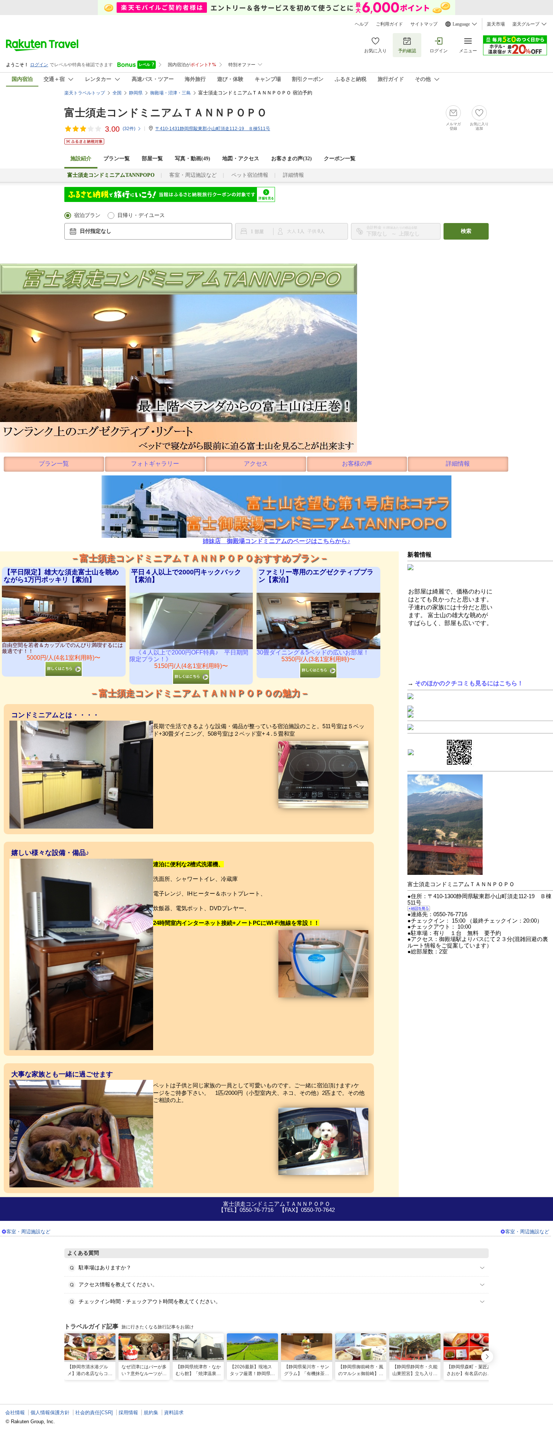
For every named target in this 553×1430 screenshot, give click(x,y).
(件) (129, 128)
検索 (466, 231)
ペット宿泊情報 (249, 175)
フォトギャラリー (155, 463)
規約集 (151, 1412)
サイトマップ (424, 24)
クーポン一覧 (340, 158)
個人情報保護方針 (50, 1412)
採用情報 (128, 1412)
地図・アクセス (240, 158)
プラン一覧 (116, 158)
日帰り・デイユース (141, 215)
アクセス (256, 463)
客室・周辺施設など (193, 175)
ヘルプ (361, 24)
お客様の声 (357, 463)
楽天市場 (496, 24)
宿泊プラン (87, 215)
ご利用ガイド (389, 24)
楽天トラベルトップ (84, 93)
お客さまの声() (291, 158)
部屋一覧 (152, 158)
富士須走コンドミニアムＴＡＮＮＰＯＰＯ (165, 112)
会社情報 (15, 1412)
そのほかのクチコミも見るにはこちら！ (469, 683)
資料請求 (174, 1412)
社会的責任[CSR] (94, 1412)
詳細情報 (293, 175)
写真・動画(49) (192, 158)
